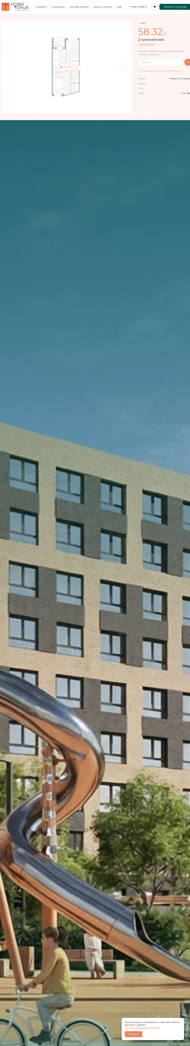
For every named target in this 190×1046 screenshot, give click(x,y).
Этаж (141, 88)
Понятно (133, 1034)
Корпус (142, 78)
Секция (142, 83)
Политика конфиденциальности (142, 1027)
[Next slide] (122, 66)
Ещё (119, 6)
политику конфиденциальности (167, 71)
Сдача (141, 93)
